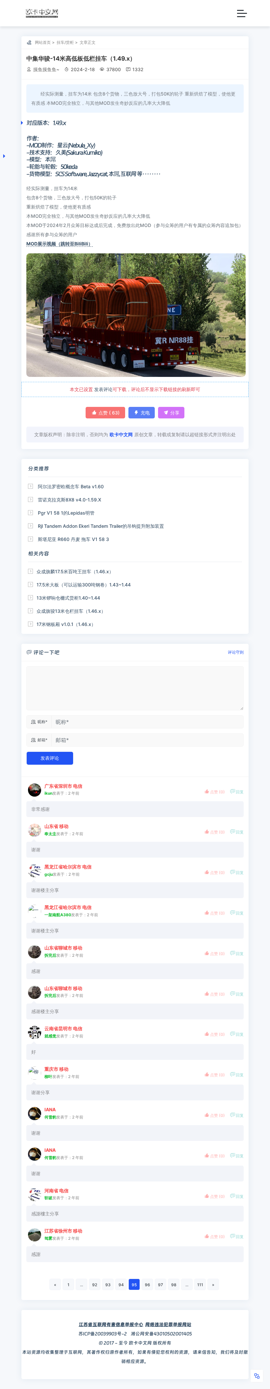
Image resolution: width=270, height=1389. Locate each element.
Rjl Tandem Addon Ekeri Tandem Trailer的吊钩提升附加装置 (101, 526)
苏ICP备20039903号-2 (102, 1333)
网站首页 (43, 42)
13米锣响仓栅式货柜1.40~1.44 (68, 598)
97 (160, 1284)
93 (108, 1284)
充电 (142, 412)
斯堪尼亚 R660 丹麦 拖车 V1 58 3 (73, 539)
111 (200, 1284)
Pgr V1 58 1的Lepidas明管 (66, 513)
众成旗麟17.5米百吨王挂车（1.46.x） (75, 571)
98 (173, 1284)
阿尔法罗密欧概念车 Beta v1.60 (71, 486)
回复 (237, 791)
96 (147, 1284)
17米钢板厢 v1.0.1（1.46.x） (66, 624)
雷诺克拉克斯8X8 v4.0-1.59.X (69, 499)
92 (94, 1284)
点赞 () (106, 412)
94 (121, 1284)
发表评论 (103, 389)
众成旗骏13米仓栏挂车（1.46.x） (71, 611)
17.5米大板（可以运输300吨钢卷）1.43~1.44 (84, 584)
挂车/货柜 (65, 42)
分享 (171, 412)
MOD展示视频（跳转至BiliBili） (59, 243)
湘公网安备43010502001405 (161, 1333)
